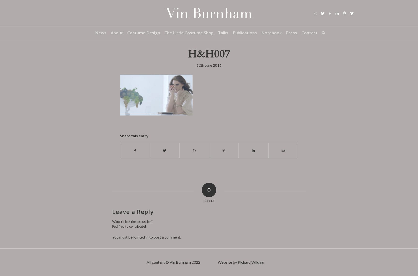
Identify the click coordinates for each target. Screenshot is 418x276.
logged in (141, 237)
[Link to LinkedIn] (337, 13)
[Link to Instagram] (315, 13)
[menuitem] (101, 33)
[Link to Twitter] (322, 13)
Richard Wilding (251, 262)
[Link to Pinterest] (344, 13)
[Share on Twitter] (164, 150)
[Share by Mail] (283, 150)
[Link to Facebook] (330, 13)
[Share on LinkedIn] (253, 150)
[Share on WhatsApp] (194, 150)
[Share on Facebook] (135, 150)
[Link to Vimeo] (351, 13)
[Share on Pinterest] (224, 150)
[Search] (322, 33)
